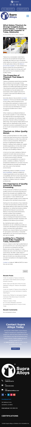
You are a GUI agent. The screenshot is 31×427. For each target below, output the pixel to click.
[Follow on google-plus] (14, 395)
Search (25, 271)
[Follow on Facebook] (11, 4)
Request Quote (22, 9)
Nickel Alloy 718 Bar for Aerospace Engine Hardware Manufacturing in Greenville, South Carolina (15, 296)
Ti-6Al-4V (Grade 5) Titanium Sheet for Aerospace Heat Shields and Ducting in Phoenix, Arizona (14, 279)
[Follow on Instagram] (17, 4)
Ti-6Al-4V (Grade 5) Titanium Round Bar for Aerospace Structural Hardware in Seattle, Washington (15, 291)
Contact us (6, 262)
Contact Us (15, 348)
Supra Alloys (8, 34)
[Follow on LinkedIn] (20, 4)
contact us (20, 338)
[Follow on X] (14, 4)
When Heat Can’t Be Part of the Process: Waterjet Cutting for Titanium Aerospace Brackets (14, 285)
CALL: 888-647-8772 (8, 9)
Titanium (21, 34)
